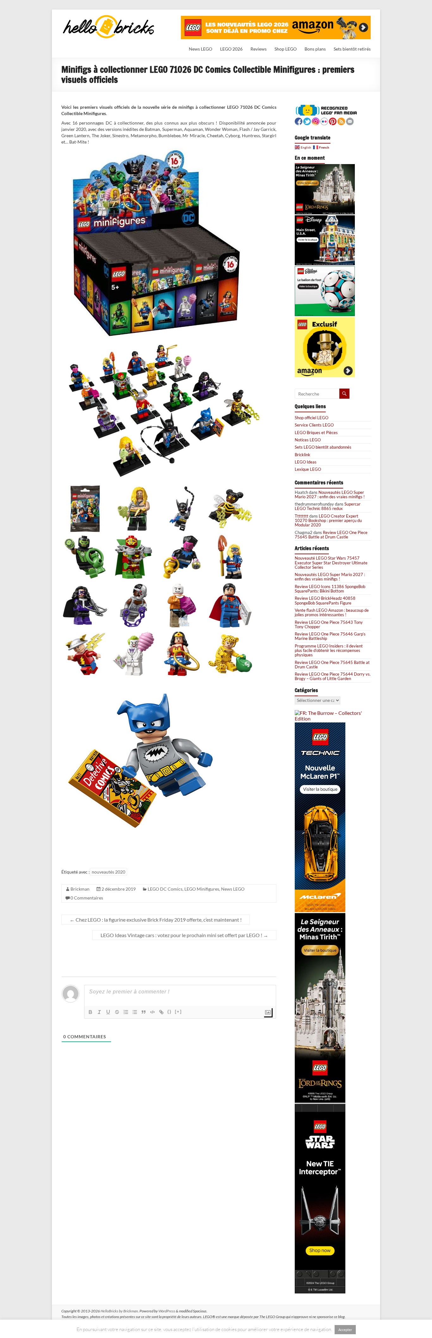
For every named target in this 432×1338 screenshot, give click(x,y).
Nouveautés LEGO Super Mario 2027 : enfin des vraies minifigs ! (330, 494)
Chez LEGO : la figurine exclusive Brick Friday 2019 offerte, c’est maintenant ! (156, 920)
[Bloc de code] (152, 1012)
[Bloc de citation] (143, 1012)
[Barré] (117, 1012)
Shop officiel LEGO (311, 417)
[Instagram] (315, 120)
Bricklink (302, 454)
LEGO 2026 (231, 49)
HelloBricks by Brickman (119, 1311)
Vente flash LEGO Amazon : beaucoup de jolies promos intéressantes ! (332, 612)
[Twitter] (307, 120)
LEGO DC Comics (165, 889)
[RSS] (341, 120)
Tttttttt (301, 516)
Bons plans (315, 49)
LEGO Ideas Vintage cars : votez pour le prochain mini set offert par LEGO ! (184, 935)
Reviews (258, 49)
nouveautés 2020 (108, 872)
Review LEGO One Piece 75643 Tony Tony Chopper (329, 624)
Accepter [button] (345, 1330)
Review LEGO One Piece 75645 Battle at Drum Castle (331, 534)
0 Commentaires (87, 897)
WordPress (166, 1311)
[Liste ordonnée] (125, 1012)
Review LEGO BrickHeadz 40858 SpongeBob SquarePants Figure (325, 600)
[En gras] (90, 1012)
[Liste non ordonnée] (134, 1012)
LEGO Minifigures (201, 889)
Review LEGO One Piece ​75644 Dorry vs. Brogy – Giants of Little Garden (333, 676)
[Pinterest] (332, 120)
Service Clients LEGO (314, 424)
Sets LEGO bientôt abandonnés (323, 447)
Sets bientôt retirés (352, 49)
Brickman (80, 889)
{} (169, 1011)
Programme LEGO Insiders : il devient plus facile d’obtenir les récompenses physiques (329, 650)
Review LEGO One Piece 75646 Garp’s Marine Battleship (330, 636)
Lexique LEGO (308, 469)
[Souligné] (108, 1012)
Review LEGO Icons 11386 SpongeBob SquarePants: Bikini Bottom (330, 588)
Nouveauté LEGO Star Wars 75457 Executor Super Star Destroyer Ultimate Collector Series (331, 562)
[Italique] (99, 1012)
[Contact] (350, 120)
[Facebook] (298, 120)
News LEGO (200, 49)
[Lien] (161, 1012)
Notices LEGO (308, 439)
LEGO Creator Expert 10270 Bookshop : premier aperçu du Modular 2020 (328, 520)
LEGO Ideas (306, 461)
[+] (178, 1011)
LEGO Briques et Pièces (316, 432)
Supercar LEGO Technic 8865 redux (328, 506)
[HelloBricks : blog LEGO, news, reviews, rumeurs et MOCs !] (108, 17)
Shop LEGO (286, 49)
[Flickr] (324, 120)
